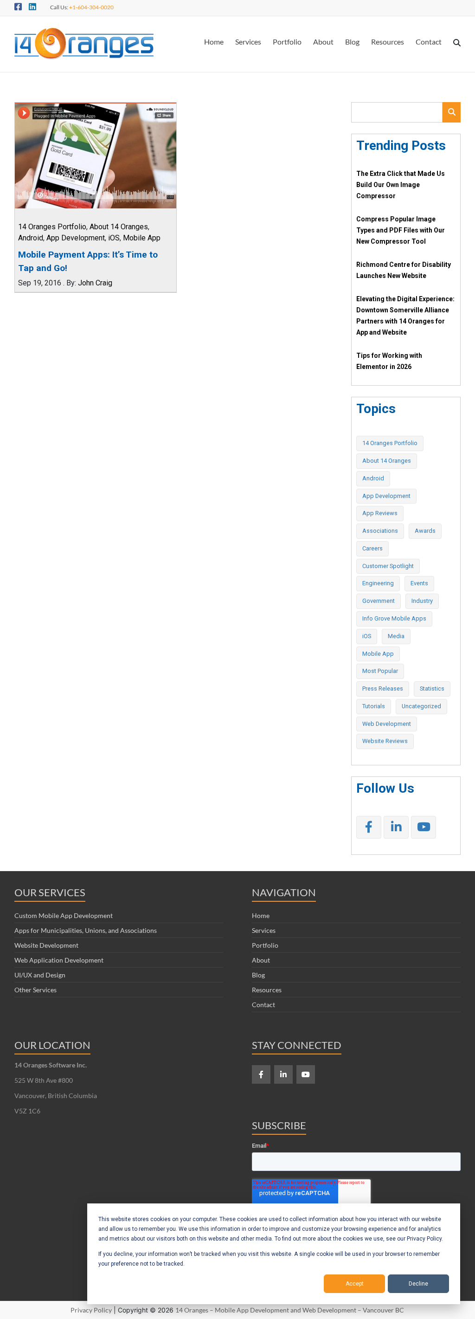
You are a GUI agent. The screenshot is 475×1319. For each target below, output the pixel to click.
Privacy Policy (91, 1310)
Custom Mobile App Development (63, 915)
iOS (114, 237)
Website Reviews (385, 740)
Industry (422, 600)
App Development (75, 237)
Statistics (432, 688)
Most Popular (380, 670)
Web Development (386, 723)
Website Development (46, 945)
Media (396, 636)
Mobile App (141, 237)
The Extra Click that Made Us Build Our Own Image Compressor (400, 185)
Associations (380, 530)
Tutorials (373, 706)
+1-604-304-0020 (91, 7)
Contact (429, 41)
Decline (418, 1283)
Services (248, 41)
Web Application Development (58, 960)
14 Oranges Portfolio (52, 226)
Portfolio (287, 41)
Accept (355, 1283)
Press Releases (382, 688)
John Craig (95, 282)
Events (419, 583)
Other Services (35, 990)
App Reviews (380, 513)
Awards (425, 530)
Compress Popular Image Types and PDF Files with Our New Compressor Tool (400, 230)
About (323, 41)
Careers (372, 548)
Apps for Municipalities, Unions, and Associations (85, 930)
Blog (352, 41)
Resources (387, 41)
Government (378, 600)
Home (214, 41)
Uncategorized (421, 706)
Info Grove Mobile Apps (394, 618)
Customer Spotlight (388, 566)
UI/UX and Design (39, 975)
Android (30, 237)
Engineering (378, 583)
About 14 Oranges (119, 226)
